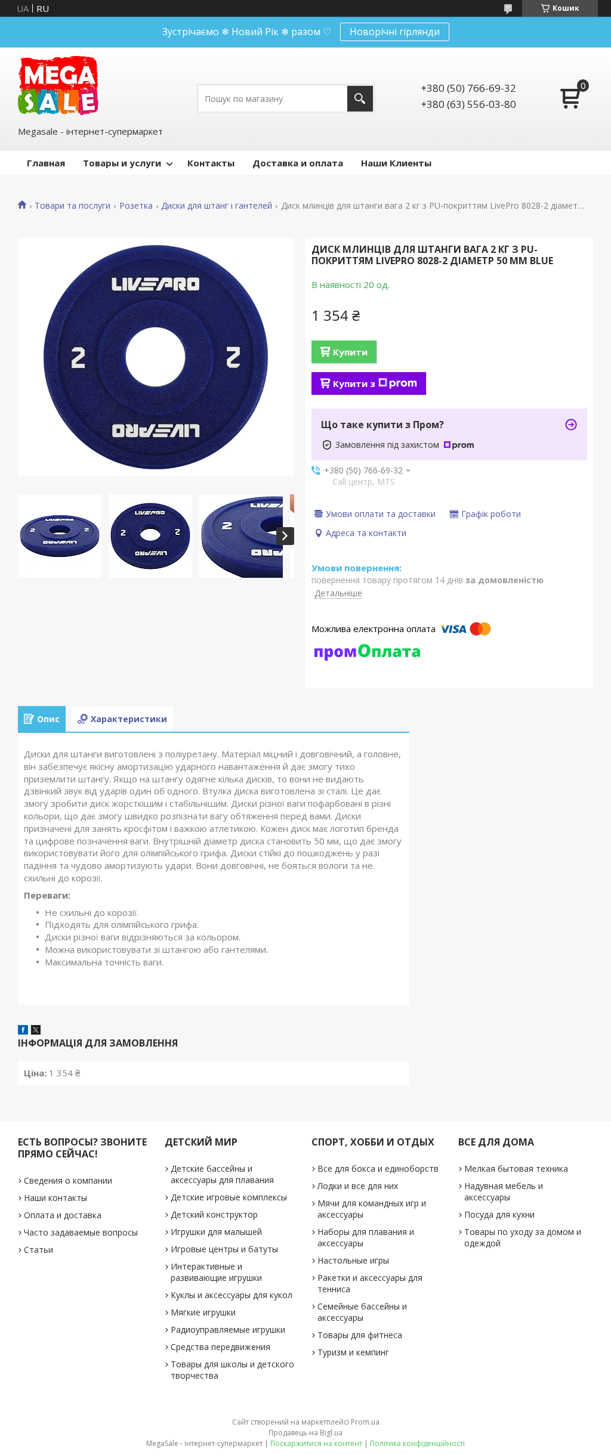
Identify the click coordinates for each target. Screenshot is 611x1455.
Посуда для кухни (499, 1214)
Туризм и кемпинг (353, 1352)
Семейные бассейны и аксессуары (362, 1312)
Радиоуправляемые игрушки (228, 1329)
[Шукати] (360, 99)
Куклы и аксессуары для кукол (231, 1295)
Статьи (38, 1249)
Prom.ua (365, 1422)
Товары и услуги (122, 163)
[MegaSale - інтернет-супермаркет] (58, 85)
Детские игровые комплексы (229, 1197)
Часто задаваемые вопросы (81, 1232)
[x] (36, 1031)
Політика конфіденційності (417, 1443)
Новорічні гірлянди (395, 31)
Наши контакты (55, 1197)
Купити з (354, 383)
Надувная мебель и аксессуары (503, 1191)
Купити (350, 352)
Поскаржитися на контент (316, 1443)
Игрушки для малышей (216, 1231)
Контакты (210, 163)
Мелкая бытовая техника (516, 1168)
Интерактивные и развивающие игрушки (216, 1272)
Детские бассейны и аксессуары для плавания (222, 1174)
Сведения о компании (68, 1180)
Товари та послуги (72, 205)
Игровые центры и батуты (224, 1249)
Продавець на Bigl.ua (305, 1433)
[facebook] (23, 1031)
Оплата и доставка (62, 1215)
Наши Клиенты (396, 163)
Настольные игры (353, 1260)
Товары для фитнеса (359, 1335)
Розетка (136, 205)
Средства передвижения (220, 1346)
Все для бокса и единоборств (378, 1168)
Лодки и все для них (357, 1185)
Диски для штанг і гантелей (216, 205)
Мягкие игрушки (203, 1312)
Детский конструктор (214, 1214)
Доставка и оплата (297, 163)
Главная (46, 163)
